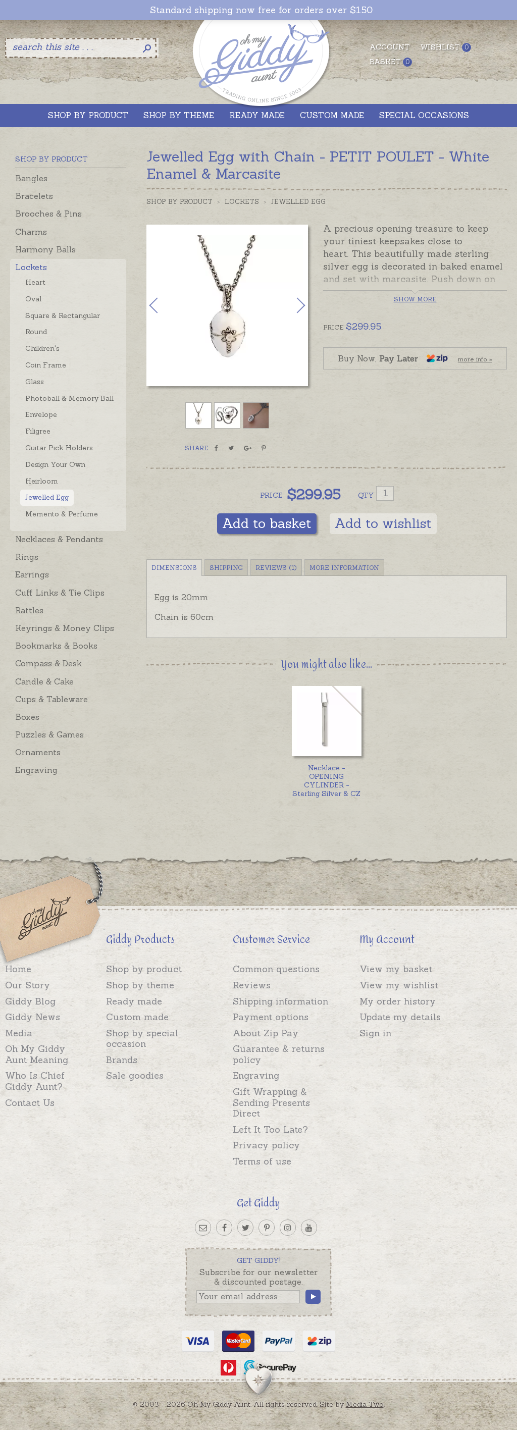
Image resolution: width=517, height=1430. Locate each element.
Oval (33, 298)
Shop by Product (179, 201)
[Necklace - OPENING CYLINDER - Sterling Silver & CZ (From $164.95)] (327, 721)
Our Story (27, 985)
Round (36, 331)
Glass (34, 381)
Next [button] (290, 305)
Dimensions (174, 567)
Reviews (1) (276, 567)
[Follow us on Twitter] (245, 1228)
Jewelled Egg (47, 497)
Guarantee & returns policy (279, 1054)
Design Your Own (55, 464)
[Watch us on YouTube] (309, 1228)
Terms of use (262, 1161)
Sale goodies (135, 1075)
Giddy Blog (30, 1001)
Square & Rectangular (62, 315)
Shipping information (280, 1001)
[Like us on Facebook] (224, 1228)
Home (18, 969)
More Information (344, 567)
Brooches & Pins (48, 213)
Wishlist (444, 46)
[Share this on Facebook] (216, 448)
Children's (42, 348)
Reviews (252, 985)
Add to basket (267, 523)
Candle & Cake (44, 681)
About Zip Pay (265, 1033)
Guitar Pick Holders (59, 447)
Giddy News (32, 1017)
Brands (121, 1060)
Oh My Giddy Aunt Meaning (36, 1054)
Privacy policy (266, 1145)
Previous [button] (164, 305)
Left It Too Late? (270, 1129)
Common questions (276, 969)
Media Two (365, 1404)
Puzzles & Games (49, 734)
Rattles (29, 610)
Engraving (36, 770)
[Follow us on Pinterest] (266, 1228)
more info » (475, 359)
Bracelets (34, 196)
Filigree (37, 431)
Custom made (137, 1017)
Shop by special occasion (142, 1038)
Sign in (375, 1033)
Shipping (226, 567)
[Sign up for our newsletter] (203, 1228)
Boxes (27, 717)
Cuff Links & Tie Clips (60, 593)
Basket (389, 61)
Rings (26, 557)
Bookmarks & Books (56, 646)
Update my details (400, 1017)
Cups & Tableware (51, 699)
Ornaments (38, 752)
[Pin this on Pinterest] (264, 448)
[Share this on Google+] (247, 448)
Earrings (32, 574)
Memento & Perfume (61, 513)
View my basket (395, 969)
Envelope (41, 414)
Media (18, 1033)
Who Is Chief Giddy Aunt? (35, 1081)
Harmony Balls (45, 249)
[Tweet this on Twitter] (231, 448)
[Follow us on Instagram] (288, 1228)
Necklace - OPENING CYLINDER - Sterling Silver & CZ (326, 780)
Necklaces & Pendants (59, 539)
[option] (227, 305)
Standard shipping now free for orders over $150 (261, 10)
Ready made (134, 1001)
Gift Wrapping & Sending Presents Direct (271, 1102)
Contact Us (30, 1102)
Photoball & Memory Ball (69, 398)
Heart (35, 282)
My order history (397, 1001)
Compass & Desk (48, 663)
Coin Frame (45, 364)
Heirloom (41, 481)
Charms (31, 232)
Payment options (270, 1017)
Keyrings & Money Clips (64, 628)
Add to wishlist (383, 523)
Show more (415, 299)
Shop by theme (140, 985)
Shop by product (144, 969)
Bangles (31, 178)
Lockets (31, 267)
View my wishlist (398, 985)
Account (390, 46)
